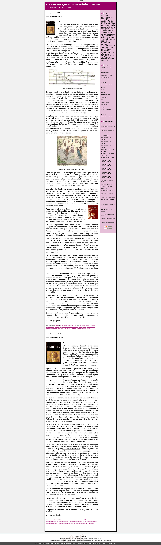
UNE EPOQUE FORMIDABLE (107, 117)
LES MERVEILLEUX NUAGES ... (108, 157)
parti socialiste (107, 22)
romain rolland (68, 328)
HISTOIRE (103, 87)
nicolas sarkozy (107, 60)
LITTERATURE (104, 97)
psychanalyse (72, 524)
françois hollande (107, 36)
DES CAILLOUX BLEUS (106, 209)
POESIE (102, 112)
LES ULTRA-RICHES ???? (107, 124)
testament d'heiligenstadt (51, 328)
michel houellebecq (107, 48)
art (80, 325)
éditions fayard (58, 327)
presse (104, 30)
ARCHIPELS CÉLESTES (106, 184)
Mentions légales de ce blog (68, 540)
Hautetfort (84, 536)
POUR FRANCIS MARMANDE (108, 204)
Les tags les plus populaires (94, 538)
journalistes (106, 50)
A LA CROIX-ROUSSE (106, 67)
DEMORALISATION (105, 80)
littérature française (105, 55)
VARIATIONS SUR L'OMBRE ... (108, 197)
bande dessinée (108, 34)
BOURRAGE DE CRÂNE (106, 75)
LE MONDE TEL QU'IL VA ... (107, 206)
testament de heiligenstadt (81, 523)
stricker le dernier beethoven (62, 524)
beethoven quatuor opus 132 (68, 327)
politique (109, 29)
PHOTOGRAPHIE (105, 132)
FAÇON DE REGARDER (106, 84)
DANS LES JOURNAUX (106, 77)
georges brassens (108, 24)
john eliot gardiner (78, 521)
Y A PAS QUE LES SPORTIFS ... (108, 130)
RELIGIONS (103, 114)
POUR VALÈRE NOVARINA (107, 190)
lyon (103, 29)
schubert (93, 325)
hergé (112, 39)
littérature (111, 27)
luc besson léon (54, 521)
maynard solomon (50, 327)
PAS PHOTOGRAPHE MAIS (107, 109)
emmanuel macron (105, 43)
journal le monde (108, 38)
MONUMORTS (104, 104)
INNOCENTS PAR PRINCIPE (107, 199)
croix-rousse (106, 32)
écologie (104, 19)
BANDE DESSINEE (105, 72)
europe (104, 23)
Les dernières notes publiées (80, 538)
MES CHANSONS (105, 102)
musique (104, 45)
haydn (59, 328)
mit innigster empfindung (80, 327)
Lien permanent (63, 325)
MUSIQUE (103, 107)
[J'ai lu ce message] (159, 543)
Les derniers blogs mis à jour (66, 538)
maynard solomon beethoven (60, 523)
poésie (110, 30)
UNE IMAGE (103, 211)
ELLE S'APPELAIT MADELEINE (108, 218)
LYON (102, 99)
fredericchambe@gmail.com (108, 222)
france (103, 52)
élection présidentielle (107, 16)
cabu (103, 35)
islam (111, 55)
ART (102, 70)
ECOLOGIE (103, 82)
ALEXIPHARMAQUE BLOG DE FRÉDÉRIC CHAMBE (73, 4)
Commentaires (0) (72, 325)
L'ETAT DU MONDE (105, 94)
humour (110, 52)
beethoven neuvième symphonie (66, 521)
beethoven (88, 325)
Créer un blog (77, 536)
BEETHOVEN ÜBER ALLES (54, 16)
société (104, 41)
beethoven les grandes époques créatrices (81, 328)
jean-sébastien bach (87, 521)
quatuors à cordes (91, 327)
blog (110, 540)
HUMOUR (103, 89)
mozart (62, 328)
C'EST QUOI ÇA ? (105, 202)
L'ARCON (103, 92)
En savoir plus (111, 543)
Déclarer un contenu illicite (56, 540)
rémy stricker (52, 524)
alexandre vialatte (105, 58)
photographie (107, 20)
